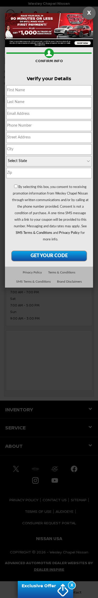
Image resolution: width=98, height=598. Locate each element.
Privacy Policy (69, 233)
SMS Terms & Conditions (34, 233)
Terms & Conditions (61, 272)
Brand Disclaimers (69, 281)
